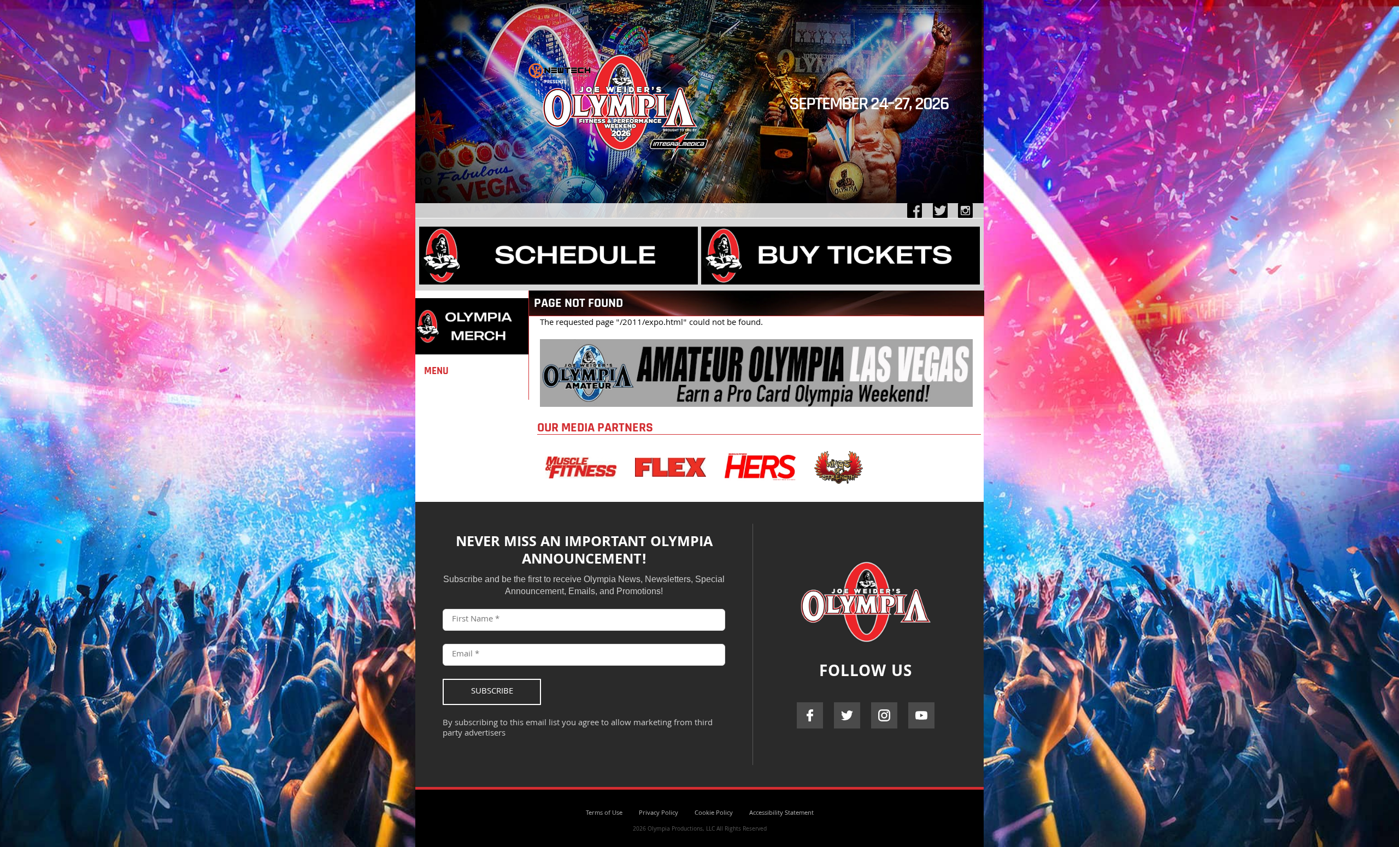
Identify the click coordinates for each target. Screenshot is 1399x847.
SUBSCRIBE (492, 692)
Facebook (810, 715)
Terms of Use (604, 813)
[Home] (620, 173)
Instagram (884, 715)
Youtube (921, 715)
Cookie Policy (714, 813)
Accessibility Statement (781, 813)
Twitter (847, 715)
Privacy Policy (658, 813)
